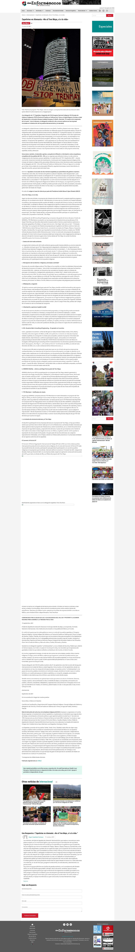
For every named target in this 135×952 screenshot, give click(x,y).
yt (107, 10)
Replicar (26, 881)
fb (99, 10)
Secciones (32, 926)
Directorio (32, 940)
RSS (32, 942)
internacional (30, 15)
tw (103, 10)
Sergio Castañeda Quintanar (36, 837)
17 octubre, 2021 (49, 837)
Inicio (23, 10)
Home (23, 15)
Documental (32, 932)
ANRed (39, 761)
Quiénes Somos (93, 10)
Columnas (48, 10)
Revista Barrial (81, 10)
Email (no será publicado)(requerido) (31, 895)
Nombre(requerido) (26, 888)
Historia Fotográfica (71, 10)
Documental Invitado (58, 10)
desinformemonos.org (67, 936)
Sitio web (24, 901)
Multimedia (39, 10)
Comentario (25, 907)
